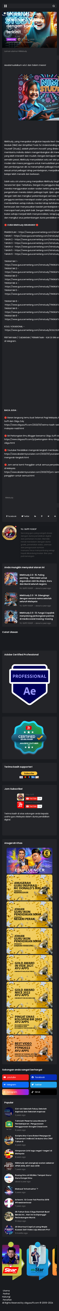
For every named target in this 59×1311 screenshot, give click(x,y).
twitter (38, 1084)
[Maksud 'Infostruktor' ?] (9, 1190)
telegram (11, 1084)
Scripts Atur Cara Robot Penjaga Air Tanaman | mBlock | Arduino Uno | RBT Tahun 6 (34, 1138)
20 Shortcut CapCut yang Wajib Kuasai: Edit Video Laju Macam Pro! (32, 1228)
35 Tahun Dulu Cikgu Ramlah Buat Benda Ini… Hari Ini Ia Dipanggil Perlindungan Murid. (32, 1214)
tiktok (37, 1092)
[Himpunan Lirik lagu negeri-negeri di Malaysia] (9, 1154)
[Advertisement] (29, 378)
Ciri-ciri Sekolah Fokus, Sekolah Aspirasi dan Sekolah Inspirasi (31, 1110)
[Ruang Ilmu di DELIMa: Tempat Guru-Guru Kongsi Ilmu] (9, 1178)
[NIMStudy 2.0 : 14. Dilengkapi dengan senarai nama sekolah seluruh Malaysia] (10, 599)
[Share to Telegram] (48, 516)
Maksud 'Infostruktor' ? (26, 1189)
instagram (12, 1092)
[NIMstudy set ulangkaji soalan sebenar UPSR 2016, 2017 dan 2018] (9, 1166)
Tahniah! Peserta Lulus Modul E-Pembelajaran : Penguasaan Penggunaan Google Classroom (31, 1123)
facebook (40, 1077)
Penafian (7, 1299)
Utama (6, 1290)
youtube (11, 1077)
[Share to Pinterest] (41, 516)
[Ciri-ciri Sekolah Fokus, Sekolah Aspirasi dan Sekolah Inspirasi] (9, 1112)
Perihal (6, 1293)
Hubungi (6, 1296)
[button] (5, 6)
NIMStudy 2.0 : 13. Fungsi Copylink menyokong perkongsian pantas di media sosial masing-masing (37, 615)
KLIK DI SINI (51, 337)
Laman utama (10, 51)
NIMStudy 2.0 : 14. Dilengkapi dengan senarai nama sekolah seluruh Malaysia (36, 598)
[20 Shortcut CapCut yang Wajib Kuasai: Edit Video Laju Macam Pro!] (9, 1230)
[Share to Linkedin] (35, 516)
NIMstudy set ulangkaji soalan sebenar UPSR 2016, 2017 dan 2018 (34, 1164)
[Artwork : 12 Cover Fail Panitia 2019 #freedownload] (9, 1203)
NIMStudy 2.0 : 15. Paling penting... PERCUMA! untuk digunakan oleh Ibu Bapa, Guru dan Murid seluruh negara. (36, 579)
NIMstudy (11, 39)
